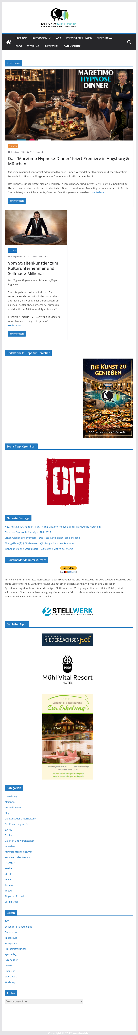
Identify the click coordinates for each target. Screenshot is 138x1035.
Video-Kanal (105, 38)
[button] (49, 38)
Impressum (51, 46)
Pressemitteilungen (79, 38)
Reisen (8, 879)
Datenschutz (72, 46)
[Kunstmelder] (9, 42)
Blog (18, 46)
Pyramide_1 (11, 954)
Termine (9, 885)
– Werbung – (12, 796)
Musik (8, 874)
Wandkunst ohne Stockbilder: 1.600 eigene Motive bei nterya (39, 548)
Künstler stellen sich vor (18, 851)
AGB (58, 38)
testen (8, 965)
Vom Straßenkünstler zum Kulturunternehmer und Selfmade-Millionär (33, 268)
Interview (10, 846)
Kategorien (39, 38)
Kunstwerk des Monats (17, 857)
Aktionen (10, 802)
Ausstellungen (13, 807)
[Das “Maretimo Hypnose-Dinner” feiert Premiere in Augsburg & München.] (69, 104)
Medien (9, 868)
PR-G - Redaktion (37, 152)
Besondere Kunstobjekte (18, 926)
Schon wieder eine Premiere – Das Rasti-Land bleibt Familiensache (42, 537)
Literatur (9, 862)
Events (12, 250)
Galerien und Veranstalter (19, 840)
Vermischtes (12, 901)
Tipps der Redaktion (16, 896)
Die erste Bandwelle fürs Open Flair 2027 (28, 532)
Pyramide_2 (11, 959)
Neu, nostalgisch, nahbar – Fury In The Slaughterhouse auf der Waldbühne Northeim (53, 526)
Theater (13, 146)
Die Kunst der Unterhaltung (20, 818)
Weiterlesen (98, 192)
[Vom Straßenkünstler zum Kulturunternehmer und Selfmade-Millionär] (36, 227)
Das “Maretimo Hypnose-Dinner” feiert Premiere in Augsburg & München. (68, 161)
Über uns (21, 38)
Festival (9, 835)
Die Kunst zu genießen (17, 824)
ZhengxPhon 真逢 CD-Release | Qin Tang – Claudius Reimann (39, 543)
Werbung (33, 46)
